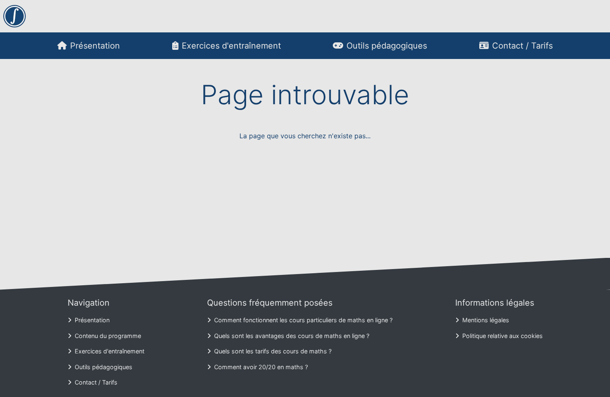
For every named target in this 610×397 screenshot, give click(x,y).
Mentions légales (485, 319)
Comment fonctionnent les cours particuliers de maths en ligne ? (303, 319)
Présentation (95, 46)
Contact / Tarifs (522, 46)
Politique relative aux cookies (502, 335)
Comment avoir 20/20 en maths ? (261, 366)
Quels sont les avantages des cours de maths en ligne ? (291, 335)
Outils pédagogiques (386, 46)
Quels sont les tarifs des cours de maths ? (273, 351)
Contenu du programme (108, 335)
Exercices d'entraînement (231, 46)
